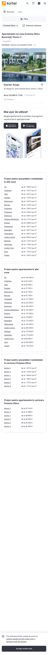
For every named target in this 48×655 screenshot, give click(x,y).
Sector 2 (7, 368)
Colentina (7, 191)
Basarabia (8, 230)
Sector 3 (7, 372)
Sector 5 (7, 379)
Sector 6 (7, 383)
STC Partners (9, 99)
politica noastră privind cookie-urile (20, 639)
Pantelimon (8, 226)
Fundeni (7, 198)
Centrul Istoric (9, 237)
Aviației (7, 223)
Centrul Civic (9, 248)
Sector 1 (7, 375)
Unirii (6, 252)
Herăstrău (8, 244)
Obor (6, 194)
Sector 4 (7, 386)
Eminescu (8, 216)
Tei (5, 187)
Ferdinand (8, 209)
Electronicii (8, 201)
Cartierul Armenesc (11, 219)
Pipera (6, 255)
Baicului (7, 205)
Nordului (7, 241)
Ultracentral (8, 234)
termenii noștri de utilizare (16, 642)
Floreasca (8, 212)
